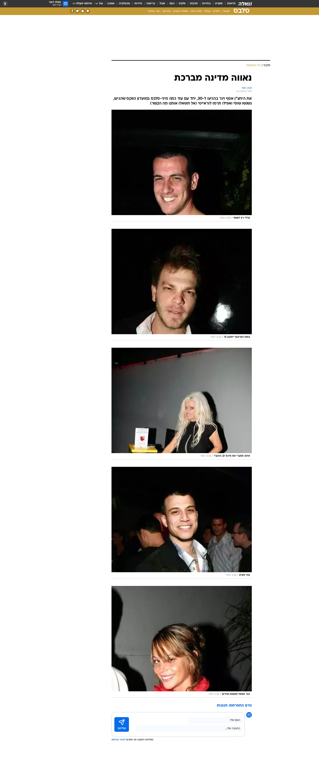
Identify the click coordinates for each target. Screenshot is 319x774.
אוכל (162, 3)
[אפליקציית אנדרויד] (87, 11)
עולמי (207, 11)
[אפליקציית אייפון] (82, 11)
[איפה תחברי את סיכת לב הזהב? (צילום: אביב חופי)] (182, 403)
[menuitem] (229, 4)
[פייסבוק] (72, 11)
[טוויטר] (77, 11)
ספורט (219, 3)
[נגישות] (5, 3)
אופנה (110, 3)
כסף (171, 3)
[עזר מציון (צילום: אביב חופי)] (182, 523)
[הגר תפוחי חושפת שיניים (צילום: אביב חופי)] (182, 642)
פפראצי (166, 11)
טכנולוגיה (124, 3)
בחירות (206, 3)
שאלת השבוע (180, 11)
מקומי (226, 11)
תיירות (138, 3)
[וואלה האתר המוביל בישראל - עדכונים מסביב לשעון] (245, 4)
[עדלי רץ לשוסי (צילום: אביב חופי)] (182, 165)
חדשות (231, 3)
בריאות (151, 3)
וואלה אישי (196, 11)
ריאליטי (217, 11)
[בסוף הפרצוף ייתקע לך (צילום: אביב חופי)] (182, 284)
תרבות (194, 3)
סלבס (182, 3)
